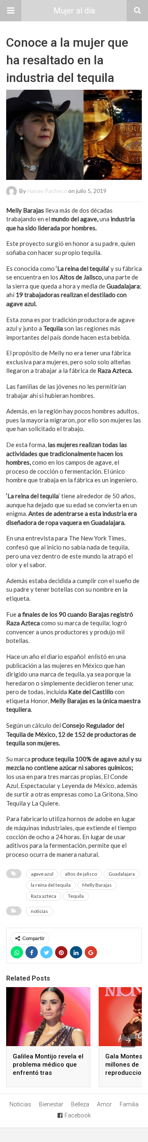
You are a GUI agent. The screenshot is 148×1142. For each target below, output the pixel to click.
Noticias (20, 1104)
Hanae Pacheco (47, 190)
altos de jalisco (81, 874)
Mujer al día (74, 11)
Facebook (78, 1115)
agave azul (42, 874)
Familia (129, 1104)
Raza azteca (43, 896)
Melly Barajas (97, 885)
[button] (10, 10)
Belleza (80, 1104)
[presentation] (128, 1040)
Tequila (76, 896)
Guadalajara (122, 874)
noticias (39, 911)
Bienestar (51, 1104)
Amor (104, 1104)
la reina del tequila (51, 885)
